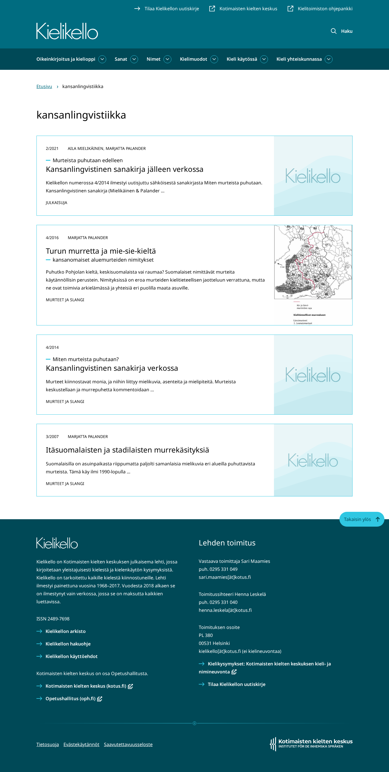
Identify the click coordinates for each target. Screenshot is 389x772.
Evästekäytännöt (81, 744)
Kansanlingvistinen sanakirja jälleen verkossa (125, 165)
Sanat (121, 59)
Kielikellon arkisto (66, 631)
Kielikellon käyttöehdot (72, 656)
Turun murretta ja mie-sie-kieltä (101, 251)
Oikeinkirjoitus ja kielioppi (65, 59)
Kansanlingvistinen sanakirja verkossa (112, 364)
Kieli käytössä (242, 59)
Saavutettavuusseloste (128, 744)
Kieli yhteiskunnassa (299, 59)
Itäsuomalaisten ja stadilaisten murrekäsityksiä (127, 450)
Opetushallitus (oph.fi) (74, 698)
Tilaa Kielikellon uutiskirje (236, 684)
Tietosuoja (47, 744)
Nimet (154, 59)
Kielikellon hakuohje (68, 644)
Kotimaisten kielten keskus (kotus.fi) (89, 686)
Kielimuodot (193, 59)
